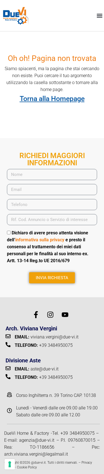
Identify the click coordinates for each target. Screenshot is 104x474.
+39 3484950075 (77, 433)
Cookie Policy (27, 467)
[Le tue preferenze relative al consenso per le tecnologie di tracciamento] (9, 464)
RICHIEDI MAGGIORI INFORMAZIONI (52, 159)
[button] (99, 15)
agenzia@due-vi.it (36, 440)
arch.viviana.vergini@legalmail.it (36, 454)
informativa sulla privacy (39, 239)
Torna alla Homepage (52, 99)
